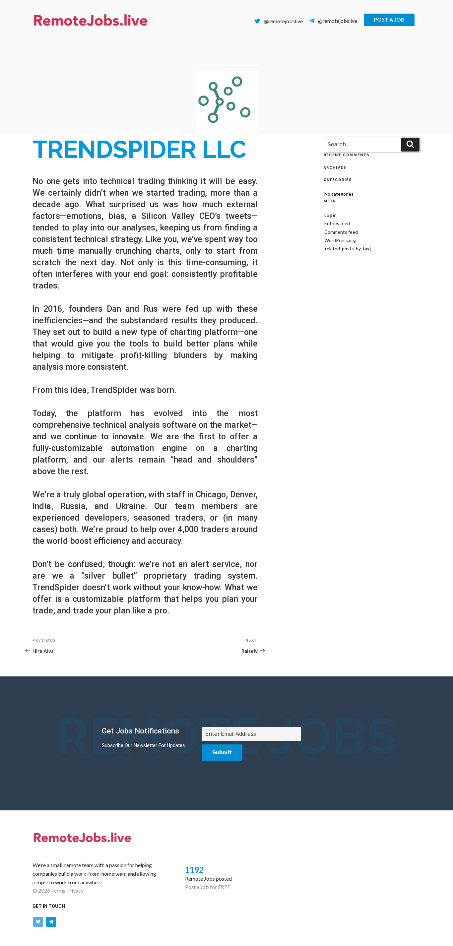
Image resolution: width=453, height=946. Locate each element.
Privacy (75, 890)
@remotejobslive (283, 21)
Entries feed (337, 223)
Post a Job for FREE (207, 887)
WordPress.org (340, 240)
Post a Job (389, 19)
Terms (58, 890)
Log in (330, 215)
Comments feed (341, 232)
